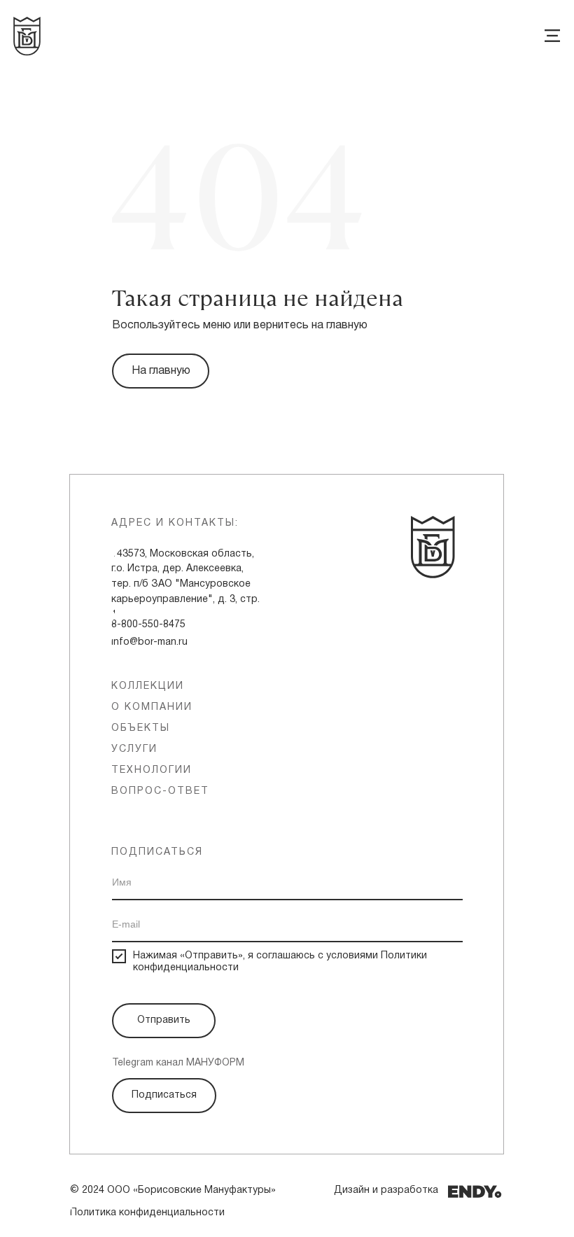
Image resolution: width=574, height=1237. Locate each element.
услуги (134, 749)
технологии (151, 770)
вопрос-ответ (160, 791)
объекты (140, 728)
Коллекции (147, 686)
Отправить (163, 1020)
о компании (151, 707)
